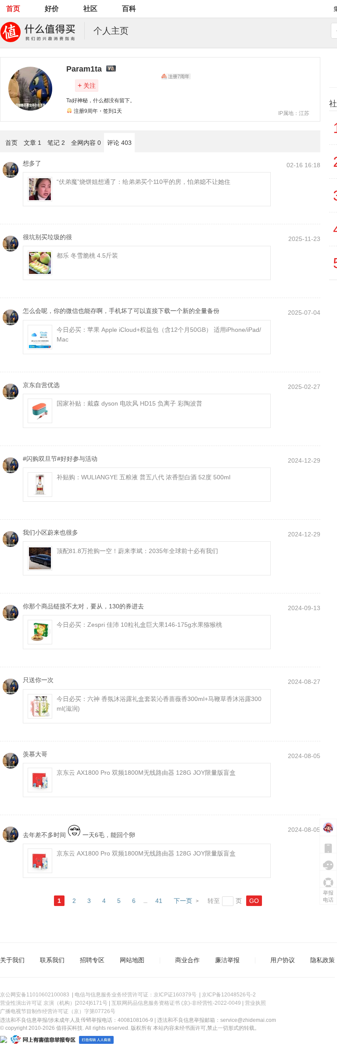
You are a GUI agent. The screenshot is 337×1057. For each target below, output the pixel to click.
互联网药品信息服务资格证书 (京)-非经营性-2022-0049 (176, 1003)
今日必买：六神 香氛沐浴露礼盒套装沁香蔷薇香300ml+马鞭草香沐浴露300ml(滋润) (159, 703)
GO (254, 900)
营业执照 (255, 1003)
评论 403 (119, 142)
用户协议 (282, 960)
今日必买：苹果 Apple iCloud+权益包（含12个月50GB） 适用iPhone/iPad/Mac (159, 334)
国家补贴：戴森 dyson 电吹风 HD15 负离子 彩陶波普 (129, 403)
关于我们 (12, 960)
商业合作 (187, 960)
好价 (52, 8)
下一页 (183, 900)
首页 (13, 8)
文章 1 (32, 142)
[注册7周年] (176, 76)
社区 (90, 8)
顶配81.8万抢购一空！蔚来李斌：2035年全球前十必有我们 (137, 550)
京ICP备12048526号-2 (229, 995)
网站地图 (132, 960)
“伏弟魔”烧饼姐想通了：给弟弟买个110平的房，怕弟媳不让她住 (143, 181)
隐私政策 (322, 960)
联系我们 (52, 960)
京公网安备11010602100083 (34, 995)
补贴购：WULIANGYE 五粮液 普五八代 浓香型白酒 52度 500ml (143, 477)
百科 (129, 8)
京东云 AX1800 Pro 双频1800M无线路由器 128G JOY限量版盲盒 (146, 772)
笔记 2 (56, 142)
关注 (87, 85)
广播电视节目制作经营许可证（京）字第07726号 (57, 1011)
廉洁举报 (227, 960)
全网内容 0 (86, 142)
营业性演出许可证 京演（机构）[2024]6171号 (54, 1003)
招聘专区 (92, 960)
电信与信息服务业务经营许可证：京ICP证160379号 (136, 995)
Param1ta (84, 69)
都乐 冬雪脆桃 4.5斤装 (87, 255)
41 (158, 900)
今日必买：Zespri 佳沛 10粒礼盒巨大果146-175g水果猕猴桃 (139, 624)
